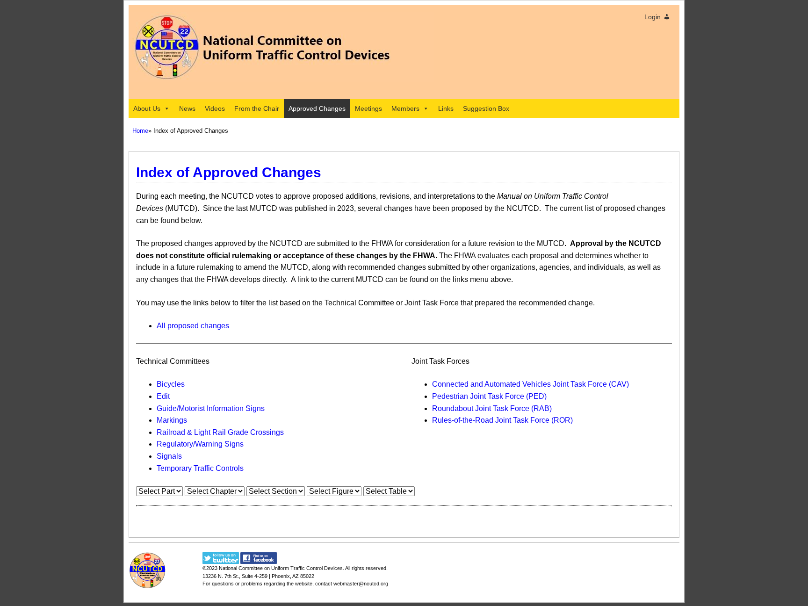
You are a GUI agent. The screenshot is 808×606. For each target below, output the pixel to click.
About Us (146, 108)
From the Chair (256, 108)
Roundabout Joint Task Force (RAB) (492, 408)
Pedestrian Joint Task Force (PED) (489, 396)
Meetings (368, 108)
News (187, 108)
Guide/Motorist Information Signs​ (211, 408)
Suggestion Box (486, 108)
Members (405, 108)
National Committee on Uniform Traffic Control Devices (281, 568)
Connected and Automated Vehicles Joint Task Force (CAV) (530, 384)
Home (140, 130)
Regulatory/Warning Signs (200, 444)
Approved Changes (317, 108)
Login (652, 17)
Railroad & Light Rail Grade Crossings (220, 432)
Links (446, 108)
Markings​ (172, 420)
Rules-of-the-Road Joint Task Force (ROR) (502, 420)
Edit (163, 396)
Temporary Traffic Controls (200, 468)
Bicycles (171, 384)
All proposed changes (193, 326)
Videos (215, 108)
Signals (169, 456)
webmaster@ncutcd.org (360, 583)
